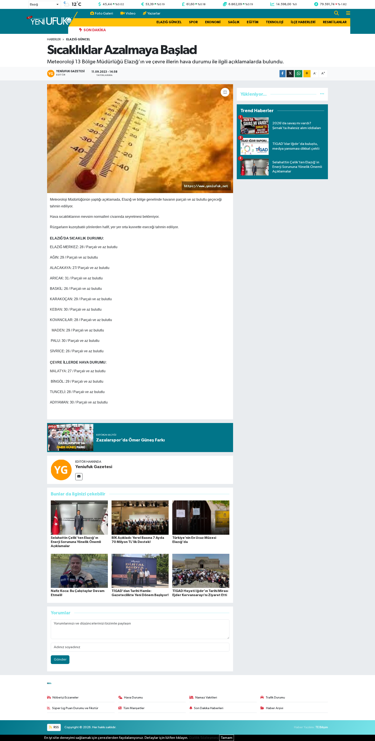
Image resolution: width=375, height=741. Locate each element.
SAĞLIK (233, 22)
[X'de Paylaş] (290, 73)
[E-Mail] (78, 476)
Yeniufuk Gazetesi (93, 467)
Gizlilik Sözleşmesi (204, 738)
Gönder (60, 659)
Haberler (54, 39)
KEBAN (56, 309)
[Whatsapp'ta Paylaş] (298, 73)
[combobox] (44, 4)
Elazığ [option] (34, 4)
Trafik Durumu (275, 697)
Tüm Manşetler (134, 708)
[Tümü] (322, 94)
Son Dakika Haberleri (208, 708)
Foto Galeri (104, 13)
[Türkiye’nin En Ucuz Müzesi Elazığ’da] (200, 517)
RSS (56, 727)
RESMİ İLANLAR (335, 22)
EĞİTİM (252, 22)
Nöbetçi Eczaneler (66, 697)
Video (130, 13)
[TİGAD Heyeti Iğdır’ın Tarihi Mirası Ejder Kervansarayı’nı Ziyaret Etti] (200, 571)
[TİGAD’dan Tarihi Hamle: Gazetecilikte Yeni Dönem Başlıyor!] (140, 571)
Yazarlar (153, 13)
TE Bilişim (321, 727)
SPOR (193, 22)
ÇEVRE (56, 362)
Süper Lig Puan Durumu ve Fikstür (75, 708)
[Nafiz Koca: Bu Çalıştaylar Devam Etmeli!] (79, 571)
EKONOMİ (213, 22)
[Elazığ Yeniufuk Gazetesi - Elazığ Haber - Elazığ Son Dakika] (49, 21)
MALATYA (58, 371)
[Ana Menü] (346, 13)
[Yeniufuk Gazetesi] (61, 470)
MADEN (58, 330)
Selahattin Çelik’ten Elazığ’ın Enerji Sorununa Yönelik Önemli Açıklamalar (76, 542)
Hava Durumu (133, 697)
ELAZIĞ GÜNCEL (169, 22)
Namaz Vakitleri (206, 697)
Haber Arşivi (274, 708)
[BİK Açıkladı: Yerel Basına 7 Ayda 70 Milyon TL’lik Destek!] (140, 517)
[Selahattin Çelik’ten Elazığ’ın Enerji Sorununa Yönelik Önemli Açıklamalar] (79, 517)
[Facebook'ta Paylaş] (283, 73)
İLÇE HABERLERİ (303, 22)
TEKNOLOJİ (274, 22)
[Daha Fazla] (307, 73)
